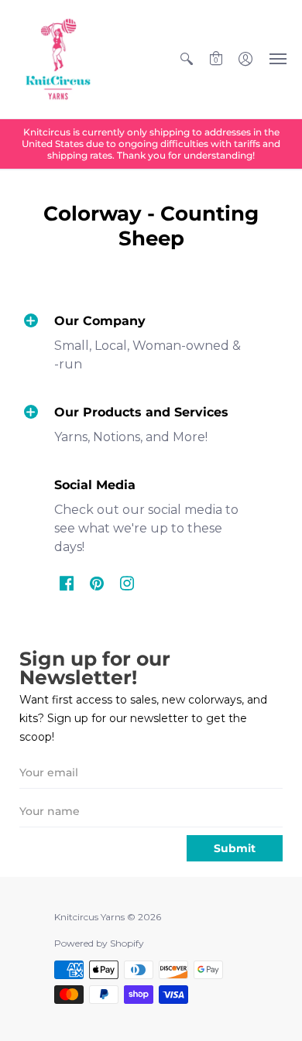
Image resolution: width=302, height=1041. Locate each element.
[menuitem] (186, 59)
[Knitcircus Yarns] (58, 59)
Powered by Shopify (99, 943)
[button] (186, 59)
